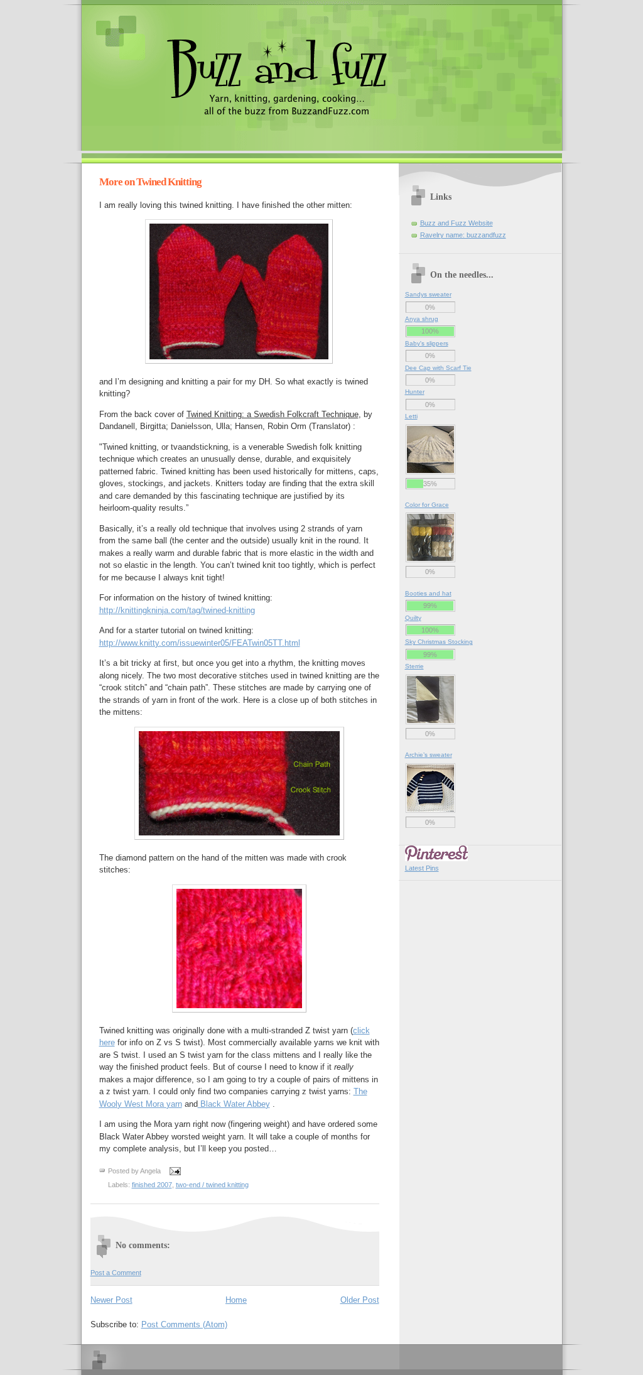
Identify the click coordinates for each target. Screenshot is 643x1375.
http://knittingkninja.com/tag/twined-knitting (177, 610)
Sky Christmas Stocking (439, 641)
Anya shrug (421, 318)
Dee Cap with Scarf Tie (438, 367)
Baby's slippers (426, 343)
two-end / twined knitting (212, 1184)
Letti (411, 416)
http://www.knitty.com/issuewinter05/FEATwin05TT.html (199, 643)
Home (236, 1300)
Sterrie (414, 666)
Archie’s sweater (428, 754)
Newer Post (111, 1300)
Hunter (414, 391)
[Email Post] (174, 1170)
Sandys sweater (428, 294)
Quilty (413, 617)
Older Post (359, 1300)
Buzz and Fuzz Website (456, 223)
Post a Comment (115, 1272)
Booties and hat (428, 593)
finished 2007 (152, 1184)
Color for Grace (427, 504)
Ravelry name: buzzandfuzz (463, 235)
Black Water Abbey (234, 1104)
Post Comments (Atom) (184, 1324)
